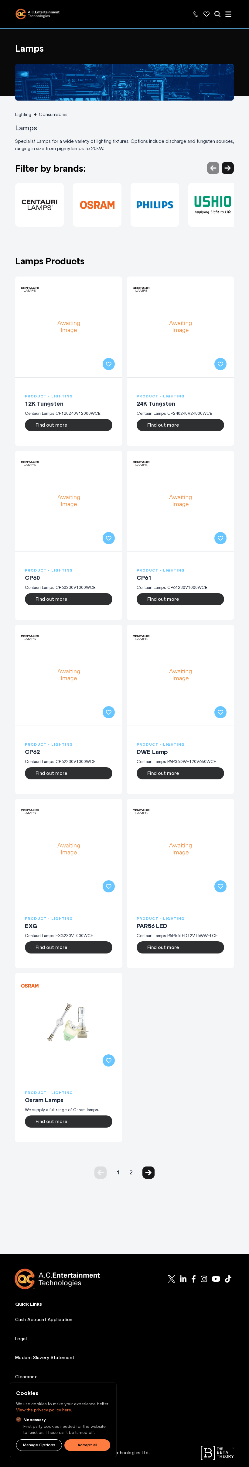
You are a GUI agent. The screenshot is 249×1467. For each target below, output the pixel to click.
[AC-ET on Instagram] (204, 1279)
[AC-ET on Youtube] (216, 1279)
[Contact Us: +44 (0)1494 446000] (196, 14)
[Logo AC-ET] (62, 1278)
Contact (24, 1414)
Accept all (87, 1445)
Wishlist (23, 1395)
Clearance (26, 1376)
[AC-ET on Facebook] (193, 1279)
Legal (21, 1339)
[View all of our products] (217, 14)
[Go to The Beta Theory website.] (217, 1453)
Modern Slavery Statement (44, 1357)
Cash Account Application (44, 1319)
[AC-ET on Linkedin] (183, 1279)
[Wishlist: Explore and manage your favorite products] (206, 14)
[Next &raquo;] (148, 1172)
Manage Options (39, 1445)
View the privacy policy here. (44, 1410)
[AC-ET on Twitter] (171, 1279)
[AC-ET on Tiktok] (228, 1279)
